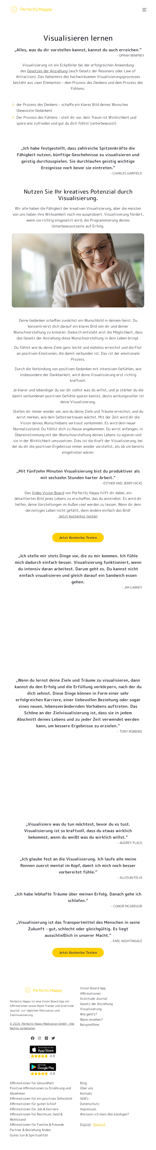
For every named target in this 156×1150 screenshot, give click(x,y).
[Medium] (46, 1038)
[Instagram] (39, 1038)
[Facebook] (32, 1038)
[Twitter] (53, 1038)
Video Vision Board (48, 492)
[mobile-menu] (141, 9)
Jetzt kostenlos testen (78, 516)
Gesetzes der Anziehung (47, 71)
